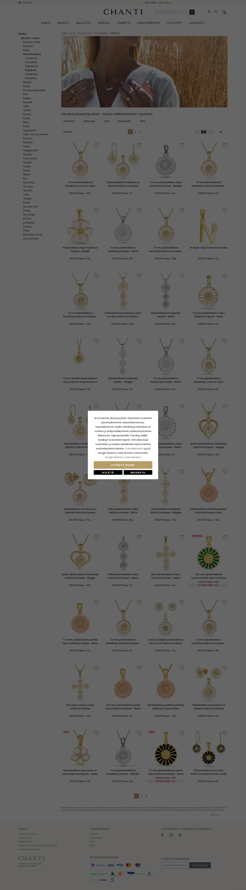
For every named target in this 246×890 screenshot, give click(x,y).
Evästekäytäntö (134, 448)
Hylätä (108, 472)
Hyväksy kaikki (123, 465)
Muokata (138, 472)
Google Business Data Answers (123, 457)
